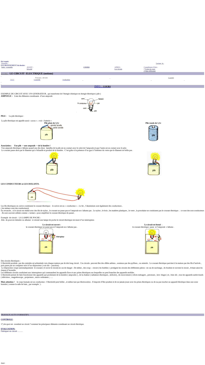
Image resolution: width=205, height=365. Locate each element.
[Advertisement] (65, 16)
